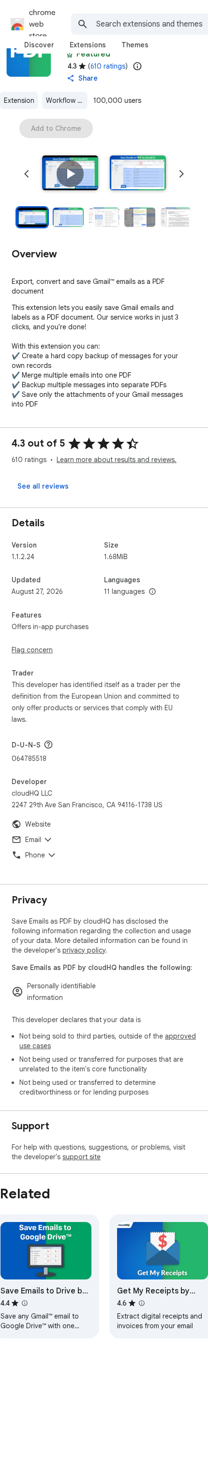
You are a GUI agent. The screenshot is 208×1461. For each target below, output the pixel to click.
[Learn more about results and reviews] (48, 744)
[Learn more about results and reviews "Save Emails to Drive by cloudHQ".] (24, 1303)
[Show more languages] (152, 592)
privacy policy (83, 950)
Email (33, 839)
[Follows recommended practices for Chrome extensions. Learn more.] (69, 54)
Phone (35, 855)
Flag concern (32, 650)
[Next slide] (181, 173)
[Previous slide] (26, 173)
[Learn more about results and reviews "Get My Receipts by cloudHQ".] (141, 1303)
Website (38, 824)
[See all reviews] (43, 486)
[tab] (39, 45)
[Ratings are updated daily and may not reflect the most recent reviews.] (137, 66)
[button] (70, 174)
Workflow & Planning (67, 100)
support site (81, 1156)
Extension (19, 100)
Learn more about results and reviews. (117, 459)
